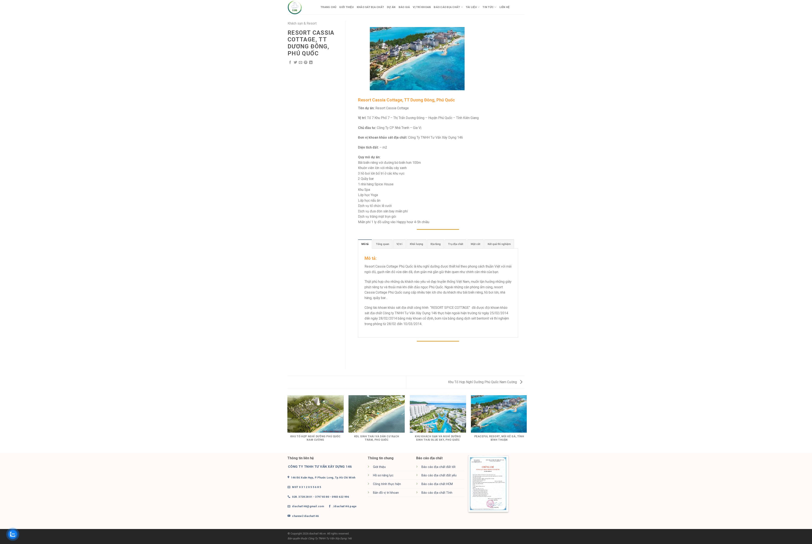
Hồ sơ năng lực (383, 475)
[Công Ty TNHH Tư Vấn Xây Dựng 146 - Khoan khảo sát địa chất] (301, 7)
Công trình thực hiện (387, 484)
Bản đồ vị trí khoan (386, 493)
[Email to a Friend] (300, 62)
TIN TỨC (488, 7)
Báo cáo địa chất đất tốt (438, 467)
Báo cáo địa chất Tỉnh (436, 493)
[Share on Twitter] (295, 62)
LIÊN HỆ (504, 7)
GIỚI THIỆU (346, 7)
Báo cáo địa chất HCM (437, 484)
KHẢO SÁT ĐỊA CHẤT (370, 7)
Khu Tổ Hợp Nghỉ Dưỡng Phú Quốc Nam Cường (483, 382)
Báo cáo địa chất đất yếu (439, 475)
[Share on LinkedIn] (311, 62)
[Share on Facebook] (290, 62)
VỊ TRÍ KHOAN (422, 7)
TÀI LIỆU (471, 7)
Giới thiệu (379, 467)
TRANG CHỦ (328, 7)
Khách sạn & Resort (302, 23)
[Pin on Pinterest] (305, 62)
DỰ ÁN (391, 7)
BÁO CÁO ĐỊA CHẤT (447, 7)
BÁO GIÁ (404, 7)
